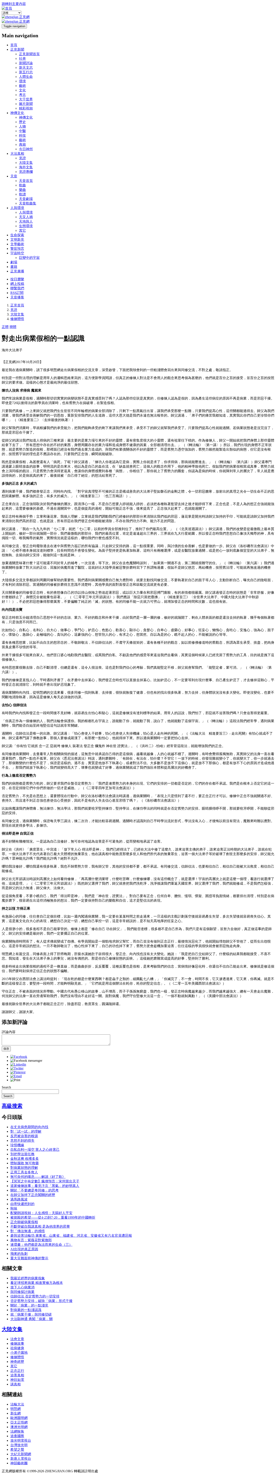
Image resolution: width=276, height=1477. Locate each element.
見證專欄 (26, 171)
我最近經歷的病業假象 (27, 1278)
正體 (5, 327)
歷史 (22, 122)
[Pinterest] (17, 1072)
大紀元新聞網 (20, 1454)
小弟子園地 (19, 1352)
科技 (22, 135)
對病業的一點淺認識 (25, 1310)
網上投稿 (17, 284)
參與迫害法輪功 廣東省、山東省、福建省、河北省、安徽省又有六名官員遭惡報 (71, 1235)
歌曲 (22, 185)
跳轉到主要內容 (14, 4)
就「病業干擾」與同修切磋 (31, 1314)
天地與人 (26, 221)
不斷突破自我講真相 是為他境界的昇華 (40, 1226)
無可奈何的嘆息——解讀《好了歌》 (38, 1177)
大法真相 (17, 153)
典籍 (22, 144)
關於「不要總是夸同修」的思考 (34, 1190)
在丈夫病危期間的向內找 (29, 1127)
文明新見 (17, 239)
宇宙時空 (17, 253)
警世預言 (17, 248)
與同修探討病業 (22, 1292)
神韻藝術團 (19, 1463)
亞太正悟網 (19, 1422)
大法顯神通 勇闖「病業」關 (31, 1319)
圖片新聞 (26, 104)
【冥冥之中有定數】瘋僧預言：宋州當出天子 (44, 1181)
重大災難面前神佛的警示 (29, 1258)
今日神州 (26, 149)
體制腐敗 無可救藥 (24, 1163)
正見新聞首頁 (29, 54)
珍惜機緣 (17, 1145)
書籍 (13, 267)
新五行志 (26, 72)
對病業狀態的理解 (24, 1167)
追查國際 (17, 1436)
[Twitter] (17, 1068)
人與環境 (17, 208)
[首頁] (7, 8)
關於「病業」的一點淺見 (29, 1305)
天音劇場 (26, 199)
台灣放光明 (19, 1445)
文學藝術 (17, 244)
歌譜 (22, 194)
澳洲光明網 (19, 1427)
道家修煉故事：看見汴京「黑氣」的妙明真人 (44, 1186)
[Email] (16, 1076)
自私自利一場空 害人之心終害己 (35, 1149)
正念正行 (17, 1370)
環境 (22, 81)
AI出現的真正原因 (24, 1249)
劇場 (13, 262)
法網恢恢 (17, 1431)
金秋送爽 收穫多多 (24, 1158)
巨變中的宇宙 (29, 257)
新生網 (15, 1413)
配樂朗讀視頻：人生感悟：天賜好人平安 (41, 1213)
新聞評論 (26, 63)
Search (6, 1087)
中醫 (22, 131)
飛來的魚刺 (19, 1253)
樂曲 (22, 190)
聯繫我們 (17, 288)
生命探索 (17, 235)
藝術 (22, 85)
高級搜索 (12, 1106)
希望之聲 (17, 1449)
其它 (22, 230)
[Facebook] (18, 1057)
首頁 (13, 45)
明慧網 (15, 1409)
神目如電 (17, 1380)
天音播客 (17, 297)
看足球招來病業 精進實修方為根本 (36, 1283)
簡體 (12, 327)
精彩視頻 (26, 108)
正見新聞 (17, 49)
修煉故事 (17, 1343)
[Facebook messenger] (26, 1060)
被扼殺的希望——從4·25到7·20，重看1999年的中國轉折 (52, 1217)
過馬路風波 (19, 1199)
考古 (22, 95)
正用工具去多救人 (24, 1172)
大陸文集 (26, 162)
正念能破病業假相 (24, 1222)
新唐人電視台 (20, 1458)
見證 (22, 158)
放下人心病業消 (22, 1287)
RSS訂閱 (17, 293)
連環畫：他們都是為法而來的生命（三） (41, 1244)
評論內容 (9, 1032)
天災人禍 (26, 217)
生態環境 (26, 226)
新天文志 (26, 67)
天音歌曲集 (27, 203)
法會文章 (17, 1339)
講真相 (15, 1384)
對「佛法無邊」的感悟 (27, 1231)
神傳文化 (17, 113)
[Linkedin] (18, 1064)
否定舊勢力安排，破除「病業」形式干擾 (41, 1301)
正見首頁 (17, 305)
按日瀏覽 (17, 279)
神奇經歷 (17, 1361)
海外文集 (26, 167)
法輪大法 (17, 1404)
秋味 (13, 1208)
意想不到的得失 (22, 1140)
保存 (6, 1048)
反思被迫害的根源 (24, 1136)
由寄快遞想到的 (22, 1204)
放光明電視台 (20, 1440)
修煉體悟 (17, 319)
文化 (22, 90)
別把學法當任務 (22, 1154)
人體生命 (26, 76)
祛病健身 (17, 1348)
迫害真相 (17, 1375)
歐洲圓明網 (19, 1418)
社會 (22, 58)
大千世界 (26, 99)
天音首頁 (26, 181)
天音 (13, 176)
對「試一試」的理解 (25, 1131)
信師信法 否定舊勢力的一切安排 (35, 1296)
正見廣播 (17, 271)
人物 (22, 126)
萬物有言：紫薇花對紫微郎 (31, 1240)
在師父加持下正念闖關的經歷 (32, 1195)
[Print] (15, 1080)
